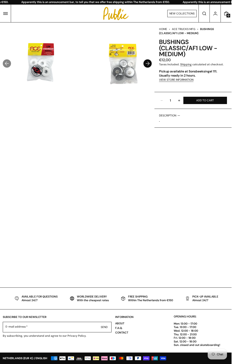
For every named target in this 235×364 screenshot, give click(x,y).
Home (163, 29)
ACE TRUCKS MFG (183, 29)
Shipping (186, 64)
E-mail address (16, 326)
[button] (5, 13)
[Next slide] (147, 63)
